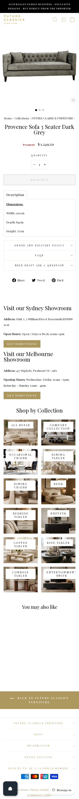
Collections (22, 118)
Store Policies (38, 757)
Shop (38, 734)
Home (8, 118)
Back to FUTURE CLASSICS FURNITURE (42, 700)
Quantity (39, 155)
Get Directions (22, 343)
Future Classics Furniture (38, 723)
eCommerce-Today (39, 794)
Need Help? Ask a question (39, 265)
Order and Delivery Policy (39, 245)
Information (38, 745)
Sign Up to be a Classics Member (38, 768)
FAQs (39, 255)
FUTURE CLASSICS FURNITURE (52, 118)
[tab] (15, 194)
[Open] (10, 788)
